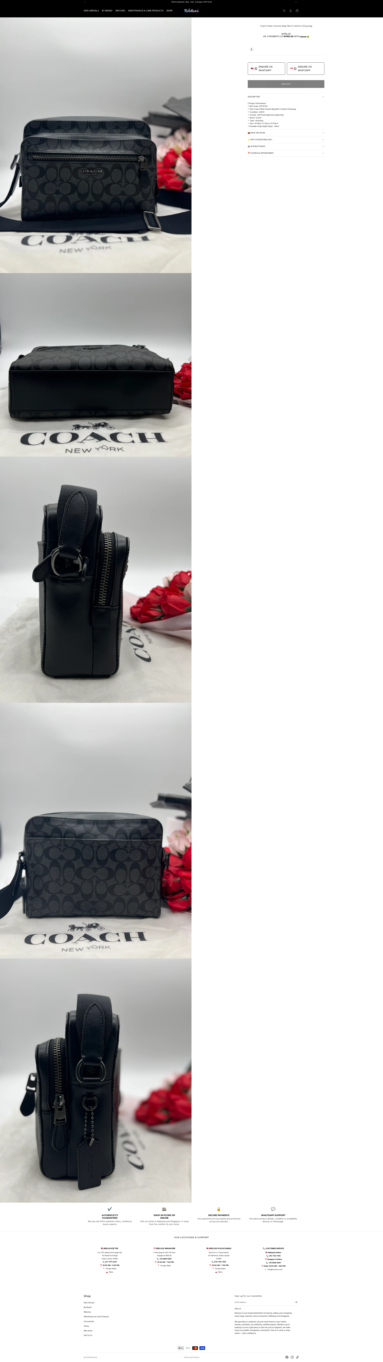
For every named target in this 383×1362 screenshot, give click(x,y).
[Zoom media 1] (96, 145)
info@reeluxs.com (275, 1269)
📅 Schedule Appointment (261, 153)
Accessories (89, 1321)
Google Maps (111, 1268)
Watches (87, 1312)
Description (254, 97)
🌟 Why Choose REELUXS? (260, 139)
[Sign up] (296, 1302)
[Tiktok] (297, 1357)
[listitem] (169, 11)
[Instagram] (292, 1357)
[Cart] (297, 10)
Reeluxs (94, 1357)
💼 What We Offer (256, 133)
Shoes (86, 1326)
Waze (111, 1272)
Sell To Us (88, 1335)
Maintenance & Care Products (96, 1316)
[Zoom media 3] (96, 580)
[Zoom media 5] (96, 1080)
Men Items (88, 1330)
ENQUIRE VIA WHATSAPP (262, 68)
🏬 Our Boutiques (256, 146)
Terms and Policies (191, 1357)
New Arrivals (89, 1302)
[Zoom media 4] (96, 830)
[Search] (284, 10)
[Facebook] (287, 1357)
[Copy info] (251, 49)
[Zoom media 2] (96, 365)
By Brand (87, 1307)
